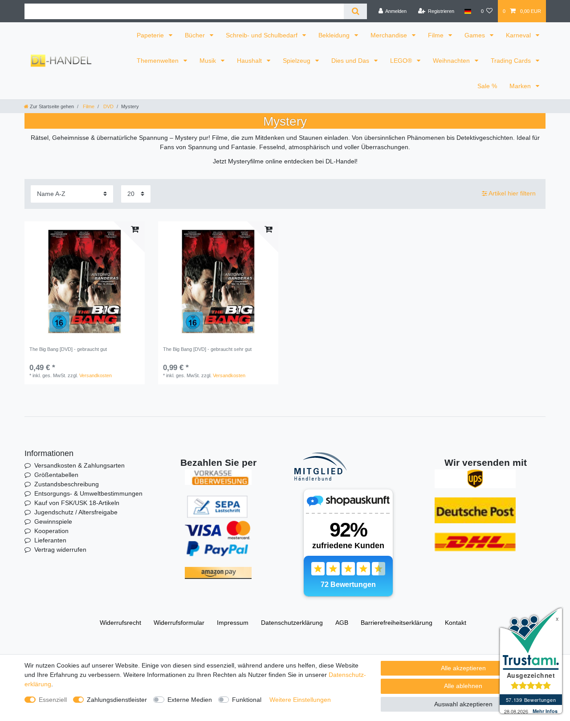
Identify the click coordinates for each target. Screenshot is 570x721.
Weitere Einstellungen (300, 699)
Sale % (487, 86)
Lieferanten (50, 540)
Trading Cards (512, 60)
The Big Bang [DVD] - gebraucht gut (68, 349)
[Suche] (355, 11)
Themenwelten (158, 60)
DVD (108, 106)
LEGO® (402, 60)
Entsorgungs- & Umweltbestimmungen (88, 493)
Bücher (196, 35)
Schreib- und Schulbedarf (262, 35)
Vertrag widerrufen (60, 549)
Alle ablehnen (463, 685)
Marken (521, 86)
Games (475, 35)
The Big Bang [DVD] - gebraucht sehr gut (207, 349)
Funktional (246, 699)
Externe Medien (189, 699)
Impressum (232, 622)
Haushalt (250, 60)
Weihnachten (452, 60)
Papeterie (151, 35)
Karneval (519, 35)
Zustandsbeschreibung (66, 484)
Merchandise (389, 35)
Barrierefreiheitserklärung (396, 622)
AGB (341, 622)
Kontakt (455, 622)
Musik (209, 60)
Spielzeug (297, 60)
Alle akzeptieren (463, 668)
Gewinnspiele (53, 521)
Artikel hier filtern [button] (512, 193)
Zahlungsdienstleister (117, 699)
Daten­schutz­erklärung (292, 622)
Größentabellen (56, 474)
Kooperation (51, 530)
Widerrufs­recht (120, 622)
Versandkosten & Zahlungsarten (79, 465)
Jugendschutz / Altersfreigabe (76, 512)
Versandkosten (95, 375)
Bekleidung (334, 35)
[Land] (467, 11)
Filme (436, 35)
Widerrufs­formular (179, 622)
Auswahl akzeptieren (463, 704)
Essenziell (53, 699)
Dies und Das (351, 60)
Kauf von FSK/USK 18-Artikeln (76, 502)
